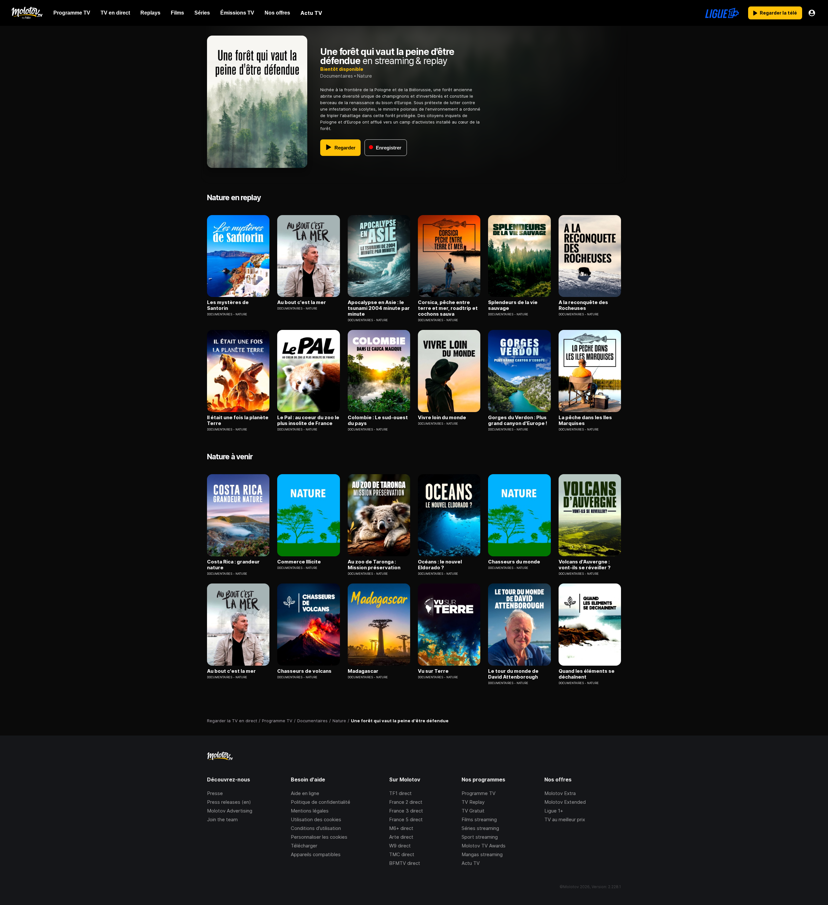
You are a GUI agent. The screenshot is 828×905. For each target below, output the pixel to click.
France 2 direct (405, 802)
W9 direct (400, 846)
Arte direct (401, 837)
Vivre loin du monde (442, 417)
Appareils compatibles (316, 854)
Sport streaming (480, 837)
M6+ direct (401, 828)
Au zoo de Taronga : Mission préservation (374, 565)
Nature (364, 76)
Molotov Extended (565, 802)
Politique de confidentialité (320, 802)
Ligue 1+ (553, 811)
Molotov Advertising (229, 811)
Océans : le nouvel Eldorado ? (440, 565)
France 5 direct (406, 819)
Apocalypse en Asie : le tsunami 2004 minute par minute (379, 308)
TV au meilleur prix (564, 819)
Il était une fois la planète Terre (237, 420)
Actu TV (471, 863)
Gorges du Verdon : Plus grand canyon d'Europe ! (517, 420)
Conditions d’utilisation (316, 828)
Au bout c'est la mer (301, 302)
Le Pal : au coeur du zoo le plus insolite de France (308, 420)
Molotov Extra (560, 793)
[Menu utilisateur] (812, 13)
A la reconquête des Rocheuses (583, 305)
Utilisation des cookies (316, 819)
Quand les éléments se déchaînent (587, 674)
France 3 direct (406, 811)
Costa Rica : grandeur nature (233, 565)
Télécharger (304, 846)
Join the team (222, 819)
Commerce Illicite (299, 562)
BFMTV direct (404, 863)
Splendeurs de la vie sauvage (513, 305)
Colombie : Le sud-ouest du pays (378, 420)
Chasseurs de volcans (304, 671)
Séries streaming (480, 828)
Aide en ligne (305, 793)
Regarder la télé (778, 13)
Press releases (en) (229, 802)
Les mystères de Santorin (228, 305)
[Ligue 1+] (722, 13)
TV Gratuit (473, 811)
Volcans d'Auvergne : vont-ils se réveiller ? (585, 565)
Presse (215, 793)
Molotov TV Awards (484, 846)
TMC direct (401, 854)
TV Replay (473, 802)
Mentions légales (310, 811)
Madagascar (363, 671)
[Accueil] (26, 12)
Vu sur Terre (433, 671)
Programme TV (479, 793)
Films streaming (479, 819)
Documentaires (336, 76)
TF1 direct (400, 793)
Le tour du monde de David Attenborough (513, 674)
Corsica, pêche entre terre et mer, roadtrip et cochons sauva (448, 308)
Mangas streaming (482, 854)
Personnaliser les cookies (319, 837)
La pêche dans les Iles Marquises (585, 420)
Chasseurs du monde (514, 562)
